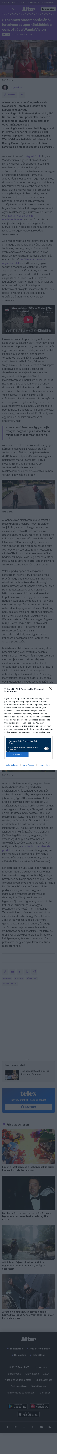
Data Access (28, 765)
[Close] (51, 689)
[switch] (46, 748)
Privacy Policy (45, 765)
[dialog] (28, 727)
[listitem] (27, 742)
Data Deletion (12, 765)
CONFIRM (17, 754)
